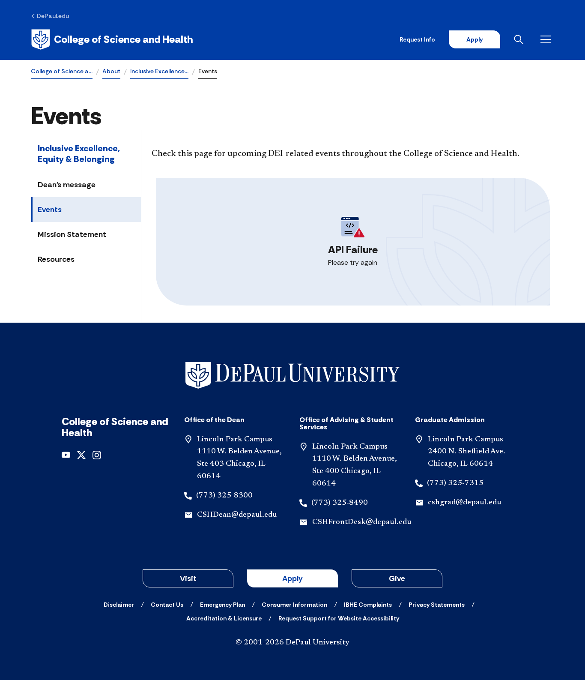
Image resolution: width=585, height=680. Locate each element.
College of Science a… (62, 71)
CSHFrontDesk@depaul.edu (361, 522)
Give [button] (397, 578)
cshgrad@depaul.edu (464, 502)
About (111, 71)
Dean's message (67, 185)
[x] (81, 454)
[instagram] (97, 454)
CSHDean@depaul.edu (237, 515)
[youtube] (66, 454)
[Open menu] (547, 39)
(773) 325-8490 (339, 503)
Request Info (417, 39)
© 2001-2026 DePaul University (292, 643)
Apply (474, 39)
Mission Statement (72, 234)
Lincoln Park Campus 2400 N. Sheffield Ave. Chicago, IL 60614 (466, 452)
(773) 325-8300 (224, 496)
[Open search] (520, 39)
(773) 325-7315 (455, 483)
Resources (56, 259)
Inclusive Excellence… (159, 71)
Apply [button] (292, 578)
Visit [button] (188, 578)
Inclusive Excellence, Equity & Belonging (79, 154)
